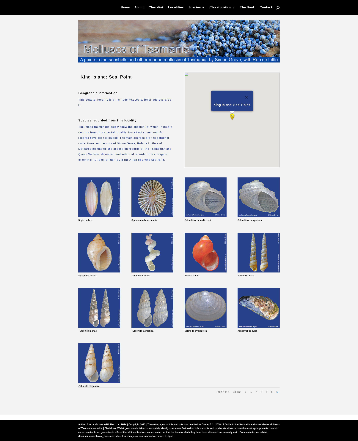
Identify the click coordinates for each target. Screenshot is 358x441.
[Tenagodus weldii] (152, 252)
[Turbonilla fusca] (259, 252)
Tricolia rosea (192, 275)
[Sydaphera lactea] (99, 252)
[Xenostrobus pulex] (259, 308)
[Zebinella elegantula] (99, 363)
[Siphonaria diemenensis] (152, 197)
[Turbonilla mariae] (99, 308)
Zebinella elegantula (89, 386)
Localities (176, 7)
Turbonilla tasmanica (142, 331)
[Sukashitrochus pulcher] (259, 197)
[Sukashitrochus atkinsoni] (206, 197)
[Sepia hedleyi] (99, 197)
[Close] (246, 97)
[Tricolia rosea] (206, 252)
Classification (220, 7)
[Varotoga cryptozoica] (206, 308)
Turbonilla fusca (246, 275)
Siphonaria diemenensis (144, 220)
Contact (266, 7)
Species (195, 7)
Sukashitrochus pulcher (250, 220)
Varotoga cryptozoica (196, 331)
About (139, 7)
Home (125, 7)
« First (237, 391)
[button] (232, 116)
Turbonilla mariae (87, 331)
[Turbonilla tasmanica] (152, 308)
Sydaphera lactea (87, 275)
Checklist (156, 7)
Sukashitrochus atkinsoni (198, 220)
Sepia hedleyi (85, 220)
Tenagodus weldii (140, 275)
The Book (247, 7)
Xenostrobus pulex (247, 331)
